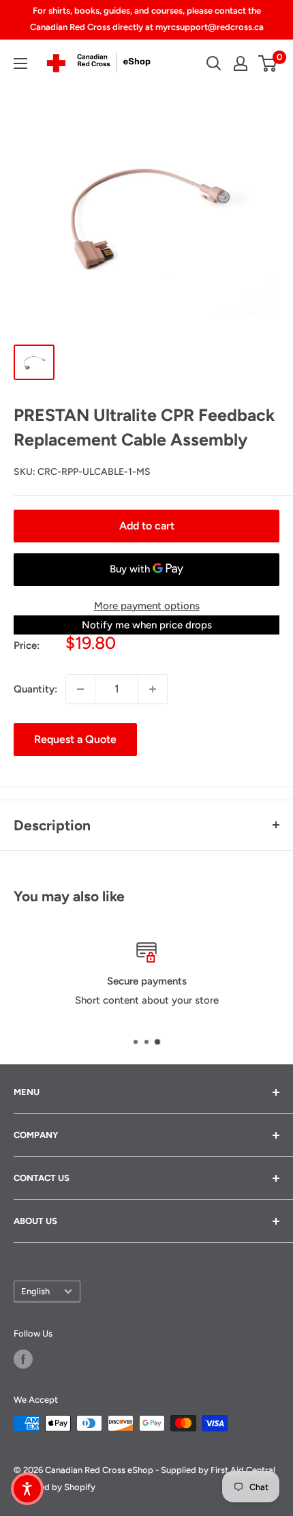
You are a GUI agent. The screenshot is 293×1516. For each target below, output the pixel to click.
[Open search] (213, 63)
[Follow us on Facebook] (23, 1359)
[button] (27, 1488)
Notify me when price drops (147, 625)
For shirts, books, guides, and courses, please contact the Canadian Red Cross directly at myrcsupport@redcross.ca (147, 18)
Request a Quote (75, 739)
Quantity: (35, 689)
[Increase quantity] (152, 689)
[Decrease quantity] (80, 689)
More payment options (147, 606)
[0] (268, 63)
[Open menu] (20, 63)
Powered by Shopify (54, 1487)
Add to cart (146, 525)
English (35, 1291)
